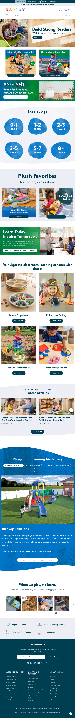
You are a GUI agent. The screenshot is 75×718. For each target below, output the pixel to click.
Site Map (53, 700)
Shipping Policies (10, 685)
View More (38, 431)
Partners (53, 682)
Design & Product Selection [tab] (57, 465)
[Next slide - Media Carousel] (72, 604)
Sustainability (54, 691)
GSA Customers (10, 691)
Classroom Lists (33, 678)
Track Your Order (10, 679)
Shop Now (51, 4)
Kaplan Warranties (11, 688)
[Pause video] (41, 97)
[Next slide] (71, 410)
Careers (52, 679)
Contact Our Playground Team (37, 560)
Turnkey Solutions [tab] (13, 465)
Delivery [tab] (29, 470)
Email (29, 713)
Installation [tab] (43, 470)
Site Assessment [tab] (33, 465)
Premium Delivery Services (36, 690)
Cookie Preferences (53, 713)
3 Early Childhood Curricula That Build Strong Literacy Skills (54, 419)
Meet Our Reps (55, 685)
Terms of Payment (56, 694)
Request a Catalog (19, 624)
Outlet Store (32, 701)
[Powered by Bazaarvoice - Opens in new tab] (62, 613)
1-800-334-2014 (20, 713)
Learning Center (50, 632)
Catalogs (30, 687)
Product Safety (55, 688)
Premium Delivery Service (54, 624)
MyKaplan (31, 681)
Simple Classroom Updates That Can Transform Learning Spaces (16, 419)
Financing (8, 697)
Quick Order (32, 684)
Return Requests (10, 682)
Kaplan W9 (53, 697)
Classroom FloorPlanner (21, 632)
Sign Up (51, 657)
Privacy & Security (39, 713)
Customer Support (11, 676)
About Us (53, 676)
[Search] (66, 15)
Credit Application (11, 700)
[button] (57, 1)
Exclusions (8, 694)
